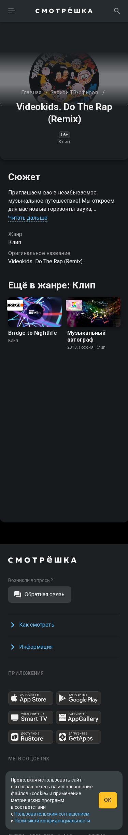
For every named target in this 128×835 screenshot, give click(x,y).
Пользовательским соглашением (51, 814)
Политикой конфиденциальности (52, 820)
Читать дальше (27, 218)
